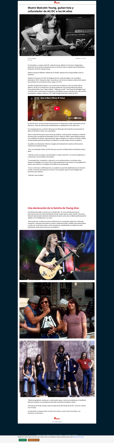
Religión (48, 435)
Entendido (23, 440)
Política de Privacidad (78, 437)
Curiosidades (67, 435)
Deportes (75, 435)
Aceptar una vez (33, 440)
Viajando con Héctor (57, 435)
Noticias (39, 435)
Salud (43, 435)
